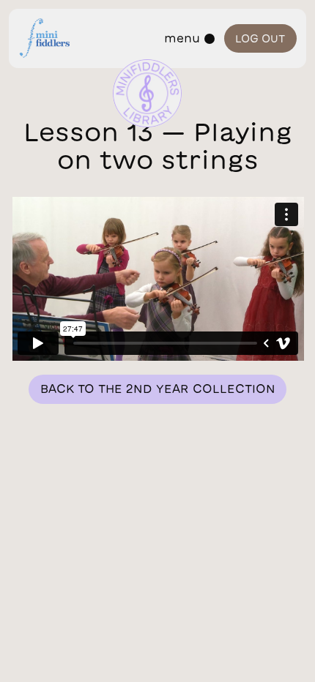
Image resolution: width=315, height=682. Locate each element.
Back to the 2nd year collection (157, 388)
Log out (260, 39)
